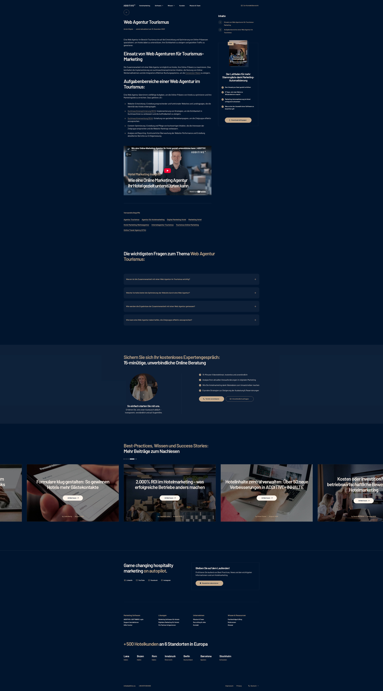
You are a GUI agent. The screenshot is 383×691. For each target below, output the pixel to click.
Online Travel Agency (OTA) (135, 230)
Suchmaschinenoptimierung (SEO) (142, 111)
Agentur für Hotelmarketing (153, 219)
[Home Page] (130, 5)
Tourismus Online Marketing (187, 225)
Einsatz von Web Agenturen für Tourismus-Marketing (239, 23)
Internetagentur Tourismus (163, 225)
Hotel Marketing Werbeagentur (136, 225)
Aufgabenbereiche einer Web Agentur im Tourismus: (238, 31)
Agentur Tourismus (131, 219)
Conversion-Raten (193, 73)
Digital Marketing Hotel (176, 219)
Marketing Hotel (195, 219)
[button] (159, 5)
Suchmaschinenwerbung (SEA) (140, 118)
